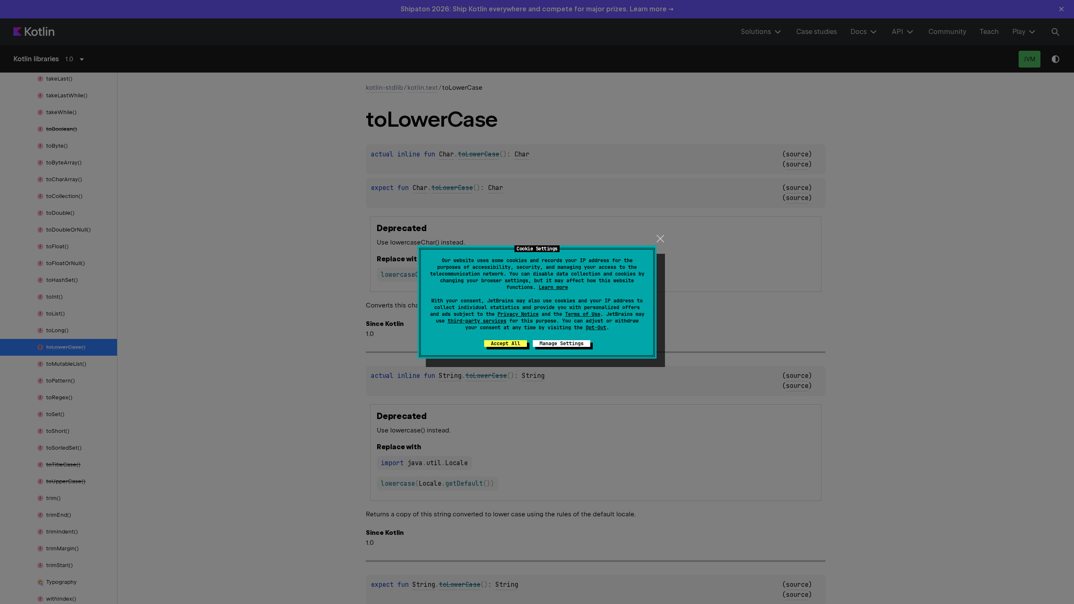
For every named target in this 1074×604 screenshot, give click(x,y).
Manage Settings (562, 343)
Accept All (505, 343)
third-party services (477, 321)
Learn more (553, 287)
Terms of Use (582, 314)
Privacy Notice (518, 314)
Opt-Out (596, 327)
